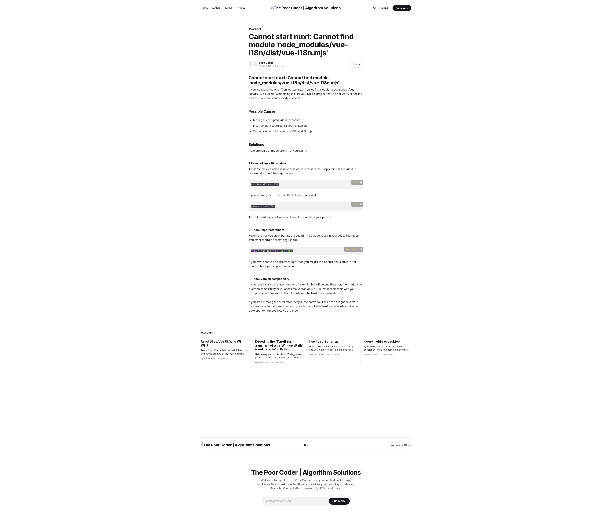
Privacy (241, 7)
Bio (306, 445)
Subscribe (402, 8)
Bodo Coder (266, 62)
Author (216, 7)
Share (356, 64)
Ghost (407, 445)
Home (204, 7)
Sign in (385, 7)
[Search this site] (374, 8)
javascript (255, 29)
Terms (228, 7)
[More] (251, 8)
